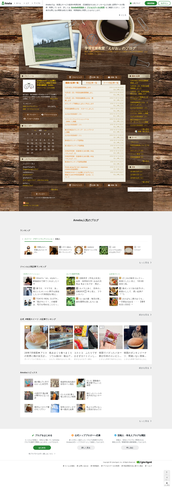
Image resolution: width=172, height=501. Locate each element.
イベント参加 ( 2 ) (136, 154)
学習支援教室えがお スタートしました (79, 109)
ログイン (164, 3)
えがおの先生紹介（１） (74, 135)
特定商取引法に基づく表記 (133, 466)
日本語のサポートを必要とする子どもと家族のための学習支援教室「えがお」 (46, 83)
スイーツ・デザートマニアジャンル (38, 239)
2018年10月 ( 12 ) (136, 178)
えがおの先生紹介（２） (74, 125)
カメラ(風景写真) (73, 274)
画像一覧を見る (143, 131)
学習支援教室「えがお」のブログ (110, 48)
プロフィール (41, 88)
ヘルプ (149, 466)
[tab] (38, 239)
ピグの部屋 (51, 88)
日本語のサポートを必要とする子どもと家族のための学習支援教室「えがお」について (79, 174)
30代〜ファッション (31, 274)
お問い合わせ (83, 466)
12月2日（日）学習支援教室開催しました (139, 87)
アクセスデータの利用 (111, 466)
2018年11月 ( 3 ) (136, 175)
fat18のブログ (28, 185)
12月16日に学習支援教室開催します (78, 87)
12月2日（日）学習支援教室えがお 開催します (139, 92)
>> (45, 130)
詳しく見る (86, 448)
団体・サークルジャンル (31, 109)
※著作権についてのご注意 (30, 205)
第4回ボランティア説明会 (74, 140)
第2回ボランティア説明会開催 (76, 162)
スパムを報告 (70, 466)
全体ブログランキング (30, 106)
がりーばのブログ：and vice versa (35, 180)
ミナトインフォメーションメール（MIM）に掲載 (139, 112)
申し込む (129, 448)
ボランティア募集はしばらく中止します (79, 104)
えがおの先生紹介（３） (74, 114)
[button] (167, 483)
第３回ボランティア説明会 (74, 146)
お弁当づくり (114, 274)
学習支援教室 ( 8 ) (136, 157)
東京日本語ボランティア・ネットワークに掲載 (139, 121)
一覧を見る (54, 189)
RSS (27, 203)
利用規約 (96, 466)
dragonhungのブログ (30, 169)
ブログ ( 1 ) (134, 142)
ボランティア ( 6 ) (136, 151)
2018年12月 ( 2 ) (136, 171)
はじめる (42, 448)
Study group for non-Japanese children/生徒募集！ (76, 168)
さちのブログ (28, 175)
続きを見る (54, 99)
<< (35, 130)
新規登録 (150, 3)
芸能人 (57, 239)
